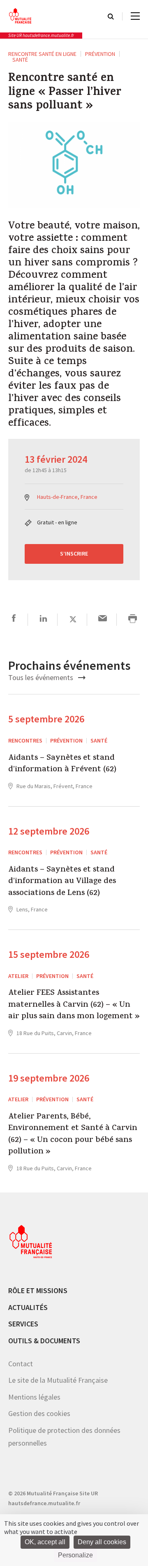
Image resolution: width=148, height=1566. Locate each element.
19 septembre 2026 (48, 1078)
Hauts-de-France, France (67, 496)
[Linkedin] (43, 619)
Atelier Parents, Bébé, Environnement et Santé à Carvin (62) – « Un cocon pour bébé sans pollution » (72, 1135)
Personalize (75, 1555)
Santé (20, 59)
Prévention (100, 54)
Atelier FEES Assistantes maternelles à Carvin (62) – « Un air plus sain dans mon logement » (74, 1005)
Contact (20, 1363)
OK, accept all (45, 1541)
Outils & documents (44, 1340)
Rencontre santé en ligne (42, 54)
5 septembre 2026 (46, 719)
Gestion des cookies (39, 1413)
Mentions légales (34, 1397)
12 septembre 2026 (48, 831)
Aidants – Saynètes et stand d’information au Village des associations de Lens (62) (62, 882)
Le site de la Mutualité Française (58, 1380)
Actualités (28, 1307)
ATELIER (18, 976)
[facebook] (13, 619)
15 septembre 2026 (48, 954)
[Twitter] (73, 619)
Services (23, 1323)
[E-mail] (102, 619)
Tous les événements (41, 677)
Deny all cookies (102, 1541)
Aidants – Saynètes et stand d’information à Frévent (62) (62, 764)
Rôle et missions (37, 1290)
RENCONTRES (25, 740)
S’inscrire (74, 553)
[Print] (132, 619)
